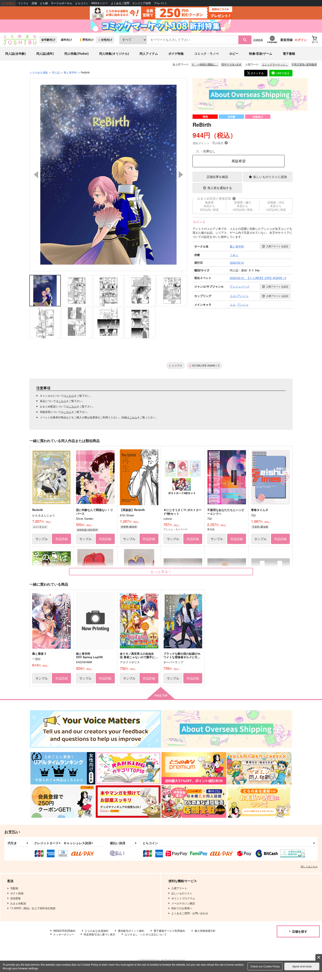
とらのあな (8, 3)
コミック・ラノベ (206, 53)
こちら (70, 395)
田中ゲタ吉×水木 (231, 64)
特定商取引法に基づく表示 (99, 934)
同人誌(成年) (45, 53)
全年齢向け (48, 40)
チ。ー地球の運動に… (205, 64)
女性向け (106, 40)
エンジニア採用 (141, 3)
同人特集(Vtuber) (76, 53)
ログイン (301, 39)
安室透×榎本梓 (129, 526)
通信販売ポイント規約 (131, 930)
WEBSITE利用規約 (64, 930)
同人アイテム (149, 53)
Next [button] (181, 174)
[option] (108, 174)
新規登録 (286, 39)
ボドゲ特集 (176, 53)
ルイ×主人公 (40, 526)
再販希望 (239, 160)
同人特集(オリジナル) (114, 53)
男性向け (88, 40)
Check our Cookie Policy (265, 966)
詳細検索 (258, 39)
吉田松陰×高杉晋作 (87, 530)
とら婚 (44, 3)
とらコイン (81, 3)
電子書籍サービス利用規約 (169, 930)
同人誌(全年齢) (15, 53)
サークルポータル (61, 3)
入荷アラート (277, 246)
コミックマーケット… (275, 64)
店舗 (34, 3)
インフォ (23, 3)
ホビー (234, 53)
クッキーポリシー (63, 934)
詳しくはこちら (309, 866)
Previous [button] (36, 174)
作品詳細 (61, 539)
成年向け (66, 40)
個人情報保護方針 (205, 930)
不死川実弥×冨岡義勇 (304, 64)
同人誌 (56, 72)
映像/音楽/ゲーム (260, 53)
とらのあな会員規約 (96, 930)
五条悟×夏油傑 (260, 526)
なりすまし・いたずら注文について (146, 934)
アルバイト (160, 3)
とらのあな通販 (39, 72)
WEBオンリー (99, 3)
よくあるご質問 (120, 3)
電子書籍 (289, 53)
